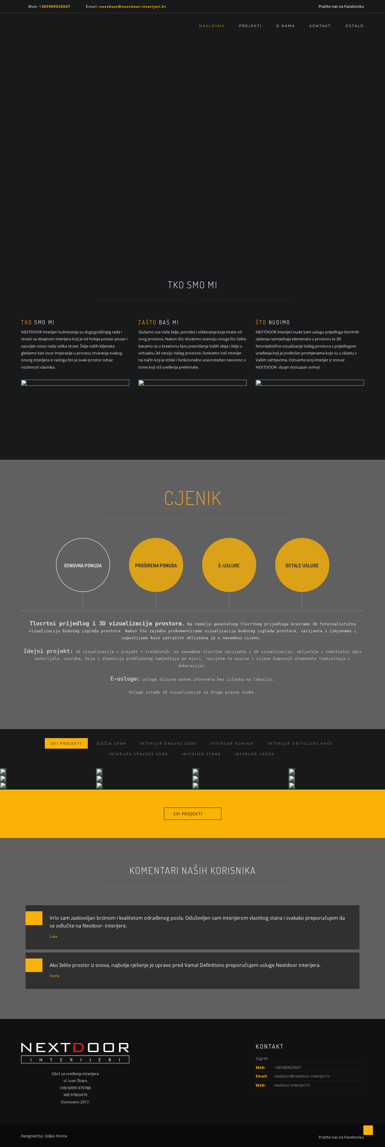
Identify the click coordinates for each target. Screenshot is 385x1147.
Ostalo (355, 26)
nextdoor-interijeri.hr (292, 1085)
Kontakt (320, 26)
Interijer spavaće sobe (138, 754)
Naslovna (212, 26)
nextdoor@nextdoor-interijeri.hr (302, 1076)
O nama (285, 26)
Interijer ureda (255, 754)
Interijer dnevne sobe (168, 743)
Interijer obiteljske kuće (300, 743)
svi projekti (187, 814)
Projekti (250, 26)
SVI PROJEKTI (66, 743)
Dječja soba (111, 743)
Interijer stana (201, 754)
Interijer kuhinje (232, 743)
